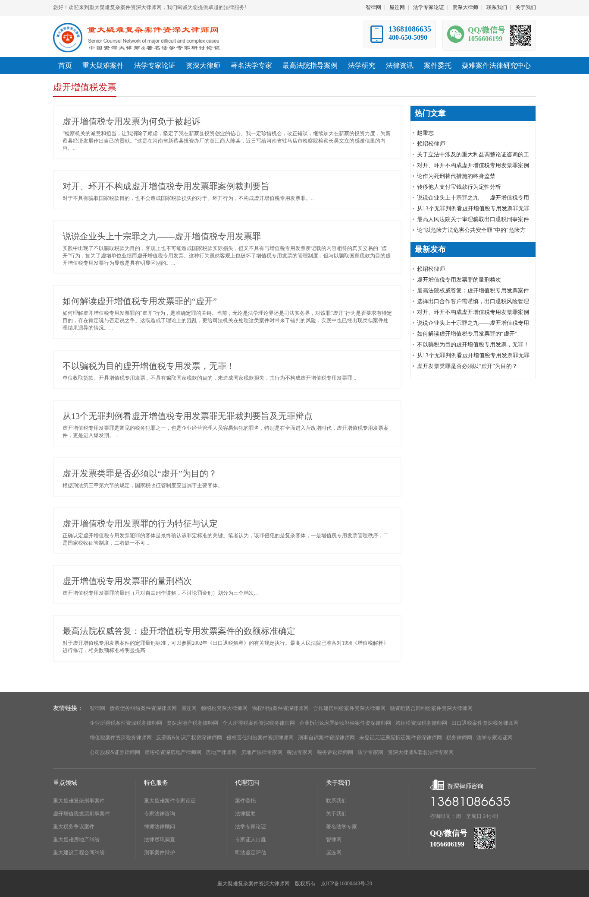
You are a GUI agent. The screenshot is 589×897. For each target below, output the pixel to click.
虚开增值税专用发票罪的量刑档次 (127, 581)
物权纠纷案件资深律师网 (280, 708)
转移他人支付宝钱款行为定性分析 (459, 187)
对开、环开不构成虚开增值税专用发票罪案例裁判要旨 (166, 186)
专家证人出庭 (250, 840)
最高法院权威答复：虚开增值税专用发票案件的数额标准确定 (179, 631)
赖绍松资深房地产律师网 (172, 752)
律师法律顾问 (159, 827)
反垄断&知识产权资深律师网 (189, 738)
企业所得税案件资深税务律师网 (126, 723)
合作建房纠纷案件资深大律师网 (349, 708)
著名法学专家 (341, 827)
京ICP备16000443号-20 (346, 884)
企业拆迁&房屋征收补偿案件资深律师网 (345, 723)
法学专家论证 (428, 7)
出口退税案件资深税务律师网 (485, 723)
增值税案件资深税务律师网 (121, 738)
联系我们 (496, 7)
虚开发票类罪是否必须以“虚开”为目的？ (140, 473)
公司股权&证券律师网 (115, 752)
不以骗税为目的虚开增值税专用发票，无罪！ (149, 366)
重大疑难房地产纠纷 (76, 840)
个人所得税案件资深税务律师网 (258, 723)
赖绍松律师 (431, 143)
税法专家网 (300, 752)
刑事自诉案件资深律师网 (326, 738)
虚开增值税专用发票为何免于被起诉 (132, 121)
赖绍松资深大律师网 (224, 708)
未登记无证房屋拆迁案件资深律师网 (400, 738)
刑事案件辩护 (159, 852)
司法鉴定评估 (250, 852)
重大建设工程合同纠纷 (79, 852)
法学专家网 (370, 752)
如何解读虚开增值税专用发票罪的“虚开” (140, 301)
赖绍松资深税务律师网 (421, 723)
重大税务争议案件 (73, 827)
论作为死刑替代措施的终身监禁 (456, 176)
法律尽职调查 (159, 840)
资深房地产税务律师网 (192, 723)
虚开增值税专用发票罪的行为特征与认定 (140, 523)
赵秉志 (425, 133)
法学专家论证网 (494, 738)
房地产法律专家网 (261, 752)
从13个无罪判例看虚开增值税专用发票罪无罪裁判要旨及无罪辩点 (188, 416)
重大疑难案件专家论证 (170, 801)
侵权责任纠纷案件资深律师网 (260, 738)
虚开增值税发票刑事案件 (81, 814)
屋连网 (397, 7)
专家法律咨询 (159, 814)
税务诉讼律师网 (335, 752)
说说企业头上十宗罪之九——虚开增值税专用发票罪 (162, 236)
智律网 (373, 7)
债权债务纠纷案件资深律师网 (143, 708)
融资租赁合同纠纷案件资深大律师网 (431, 708)
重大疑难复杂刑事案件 (79, 801)
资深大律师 (465, 7)
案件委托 (245, 801)
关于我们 (525, 7)
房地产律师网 (221, 752)
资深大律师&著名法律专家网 (421, 752)
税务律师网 (459, 738)
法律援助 (245, 814)
